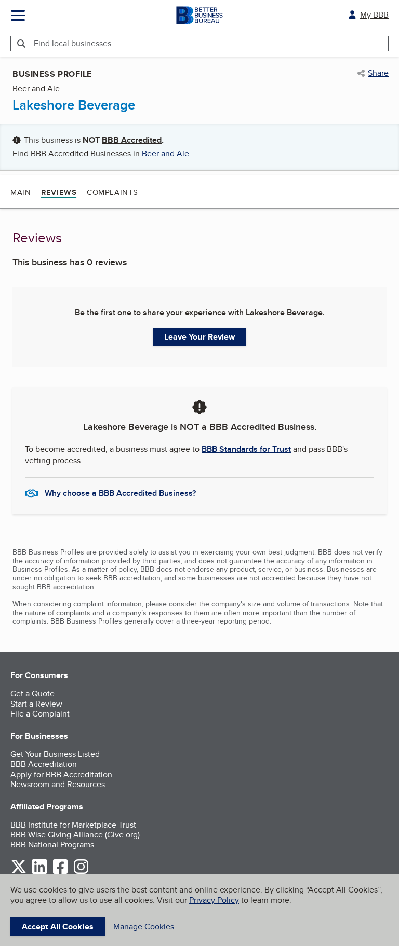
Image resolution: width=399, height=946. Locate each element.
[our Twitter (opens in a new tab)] (18, 872)
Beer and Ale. (166, 153)
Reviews (58, 192)
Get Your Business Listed (55, 754)
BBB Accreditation (43, 764)
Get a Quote (32, 693)
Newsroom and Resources (57, 784)
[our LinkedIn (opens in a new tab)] (39, 872)
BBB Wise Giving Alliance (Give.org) (75, 835)
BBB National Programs (52, 844)
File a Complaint (40, 714)
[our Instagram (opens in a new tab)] (81, 872)
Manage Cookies (143, 926)
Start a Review (36, 704)
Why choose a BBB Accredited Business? (120, 493)
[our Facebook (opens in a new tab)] (60, 872)
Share (378, 73)
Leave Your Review (199, 337)
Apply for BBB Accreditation (61, 774)
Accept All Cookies (58, 927)
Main (20, 191)
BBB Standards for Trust (246, 449)
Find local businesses (72, 43)
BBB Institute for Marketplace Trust (73, 825)
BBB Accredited (132, 140)
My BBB (374, 15)
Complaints (112, 191)
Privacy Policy (214, 900)
